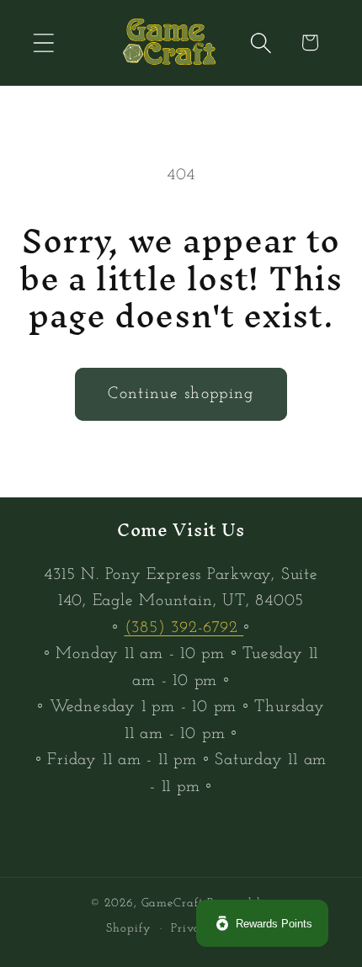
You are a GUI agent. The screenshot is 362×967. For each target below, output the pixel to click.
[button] (43, 42)
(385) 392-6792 (184, 627)
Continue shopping (180, 393)
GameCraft (172, 903)
